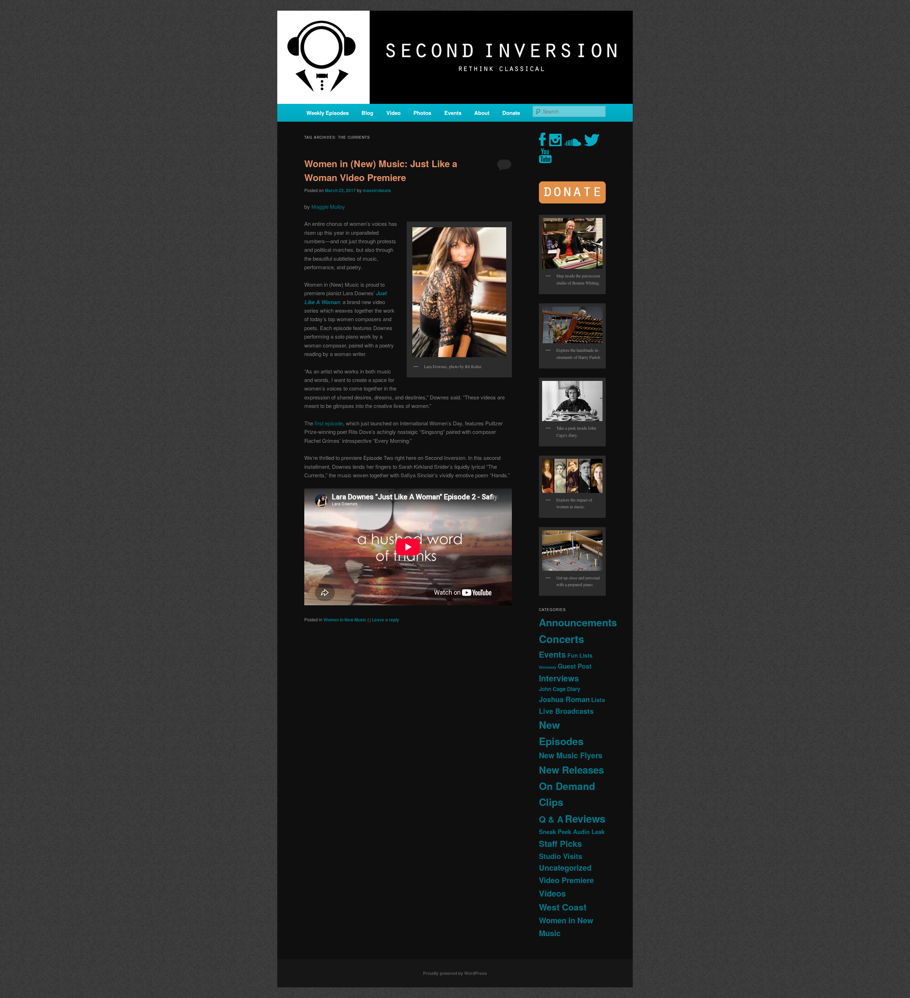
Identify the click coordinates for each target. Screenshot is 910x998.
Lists (598, 699)
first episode (329, 423)
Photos (422, 113)
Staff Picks (560, 843)
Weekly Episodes (327, 113)
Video (393, 113)
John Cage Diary (559, 689)
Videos (552, 893)
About (481, 113)
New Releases (571, 769)
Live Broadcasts (566, 711)
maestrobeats (377, 190)
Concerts (561, 638)
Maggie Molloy (328, 206)
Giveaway (547, 667)
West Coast (563, 907)
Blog (367, 113)
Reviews (585, 818)
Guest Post (575, 666)
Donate (511, 113)
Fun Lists (580, 655)
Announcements (578, 622)
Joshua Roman (564, 699)
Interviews (559, 678)
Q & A (551, 819)
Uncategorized (565, 867)
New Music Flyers (571, 755)
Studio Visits (560, 856)
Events (452, 113)
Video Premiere (566, 880)
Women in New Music (344, 619)
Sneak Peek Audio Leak (572, 831)
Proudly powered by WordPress (455, 973)
